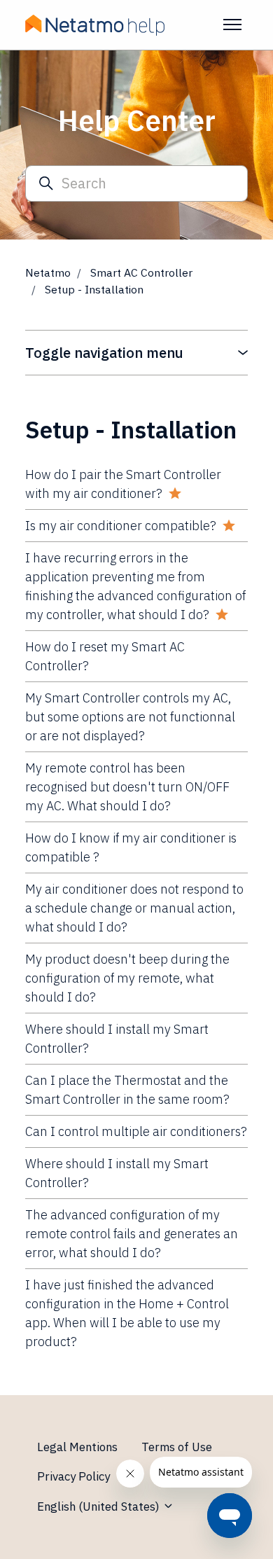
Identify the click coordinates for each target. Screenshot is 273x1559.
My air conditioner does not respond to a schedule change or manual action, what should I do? (134, 908)
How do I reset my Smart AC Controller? (105, 656)
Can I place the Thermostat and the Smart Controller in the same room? (127, 1089)
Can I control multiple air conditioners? (136, 1131)
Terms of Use (176, 1447)
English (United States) (99, 1506)
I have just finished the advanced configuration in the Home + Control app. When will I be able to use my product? (127, 1313)
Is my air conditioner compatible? (120, 526)
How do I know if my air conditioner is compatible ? (131, 847)
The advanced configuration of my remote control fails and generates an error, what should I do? (131, 1234)
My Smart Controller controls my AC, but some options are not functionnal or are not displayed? (130, 717)
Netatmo (48, 272)
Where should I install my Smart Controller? (117, 1038)
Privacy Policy (73, 1476)
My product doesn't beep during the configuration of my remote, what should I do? (127, 978)
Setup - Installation (94, 289)
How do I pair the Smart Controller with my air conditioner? (123, 483)
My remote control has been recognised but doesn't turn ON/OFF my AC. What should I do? (127, 787)
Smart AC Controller (141, 272)
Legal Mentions (77, 1447)
